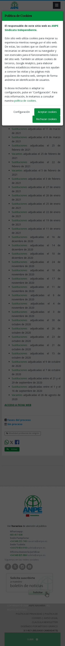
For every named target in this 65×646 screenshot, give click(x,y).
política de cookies (25, 100)
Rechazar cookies (46, 119)
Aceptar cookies (47, 112)
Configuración (22, 112)
